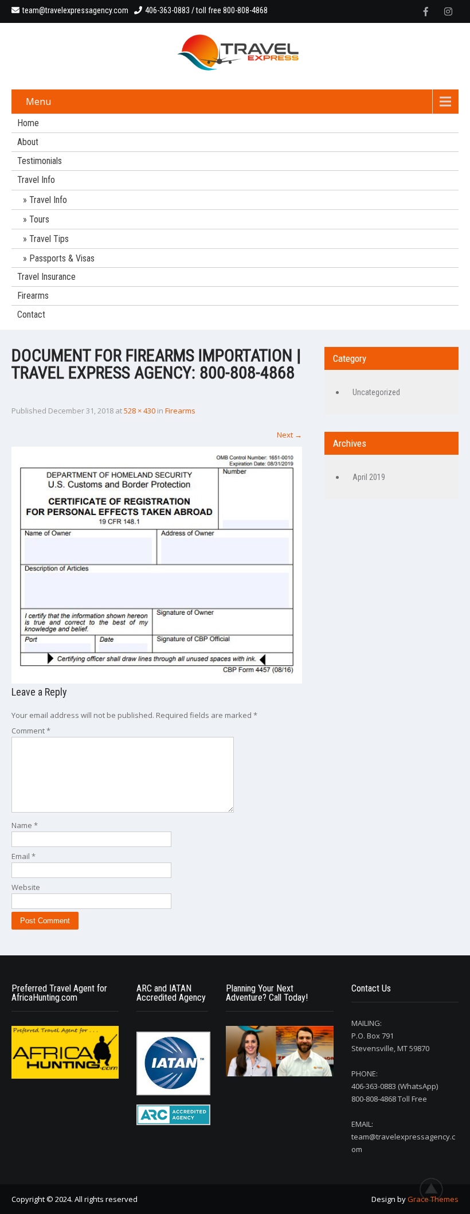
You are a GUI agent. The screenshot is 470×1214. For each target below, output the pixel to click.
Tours (39, 219)
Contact (31, 314)
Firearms (33, 295)
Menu (38, 101)
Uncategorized (376, 392)
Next (289, 435)
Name (24, 825)
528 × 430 (139, 410)
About (27, 141)
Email (23, 856)
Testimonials (39, 160)
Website (25, 887)
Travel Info (36, 179)
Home (28, 123)
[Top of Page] (437, 1189)
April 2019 (368, 477)
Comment (30, 730)
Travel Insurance (46, 276)
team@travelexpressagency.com (75, 10)
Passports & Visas (62, 258)
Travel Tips (49, 238)
